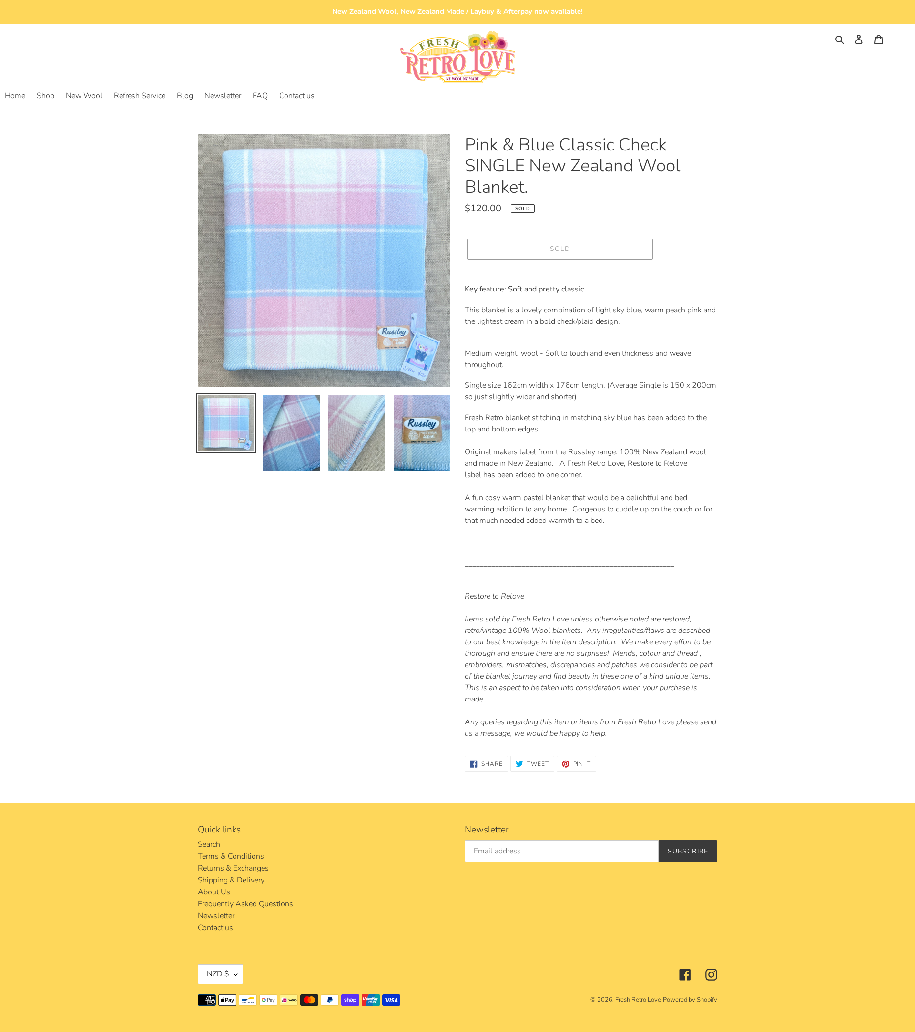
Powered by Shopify (690, 999)
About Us (214, 892)
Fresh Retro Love (638, 999)
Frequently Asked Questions (245, 904)
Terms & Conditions (231, 856)
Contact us (215, 927)
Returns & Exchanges (233, 868)
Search (209, 844)
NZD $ (218, 974)
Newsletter (216, 916)
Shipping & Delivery (231, 880)
